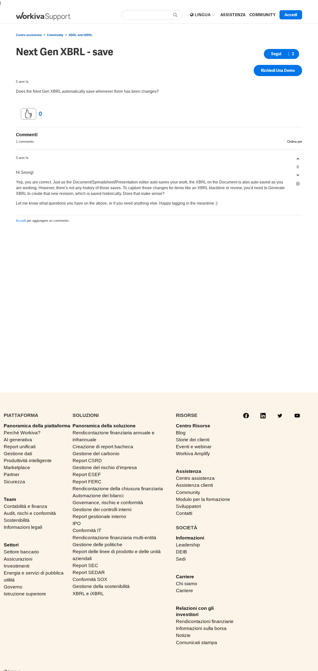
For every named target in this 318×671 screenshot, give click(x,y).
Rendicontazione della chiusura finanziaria (118, 488)
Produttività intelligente (28, 460)
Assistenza (188, 471)
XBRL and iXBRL (80, 35)
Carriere (185, 576)
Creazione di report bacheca (103, 446)
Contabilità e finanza (25, 506)
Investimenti (16, 566)
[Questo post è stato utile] (28, 114)
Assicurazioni (18, 559)
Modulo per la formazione (203, 499)
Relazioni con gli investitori (195, 611)
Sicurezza (14, 481)
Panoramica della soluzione (104, 425)
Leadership (188, 544)
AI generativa (18, 439)
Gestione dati (18, 453)
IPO (77, 523)
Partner (11, 474)
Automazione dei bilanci (98, 495)
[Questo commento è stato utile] (297, 159)
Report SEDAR (89, 572)
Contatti (184, 513)
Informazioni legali (23, 527)
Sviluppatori (188, 506)
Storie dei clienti (192, 439)
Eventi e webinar (193, 446)
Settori (11, 544)
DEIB (181, 551)
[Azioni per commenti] (297, 183)
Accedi (21, 221)
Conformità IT (87, 530)
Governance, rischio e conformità (108, 502)
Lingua (203, 15)
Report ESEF (87, 474)
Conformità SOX (90, 579)
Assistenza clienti (194, 485)
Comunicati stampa (196, 642)
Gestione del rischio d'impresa (105, 467)
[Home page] (43, 16)
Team (10, 499)
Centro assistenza (29, 35)
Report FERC (87, 481)
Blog (181, 432)
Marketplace (17, 467)
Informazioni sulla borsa (201, 628)
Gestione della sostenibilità (101, 586)
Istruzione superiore (25, 593)
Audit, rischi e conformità (30, 513)
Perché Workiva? (22, 432)
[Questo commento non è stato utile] (297, 175)
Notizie (183, 635)
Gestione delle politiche (97, 544)
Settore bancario (21, 551)
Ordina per (294, 141)
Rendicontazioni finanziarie (205, 621)
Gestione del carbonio (96, 453)
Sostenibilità (17, 520)
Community (55, 35)
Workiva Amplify (193, 453)
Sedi (181, 559)
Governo (13, 586)
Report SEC (85, 565)
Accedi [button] (290, 14)
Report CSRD (87, 460)
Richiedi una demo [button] (278, 70)
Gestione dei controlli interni (102, 509)
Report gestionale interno (99, 516)
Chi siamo (186, 583)
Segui (276, 53)
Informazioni (190, 537)
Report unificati (20, 446)
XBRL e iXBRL (88, 593)
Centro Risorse (193, 425)
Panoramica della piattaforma (37, 425)
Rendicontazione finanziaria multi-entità (114, 537)
